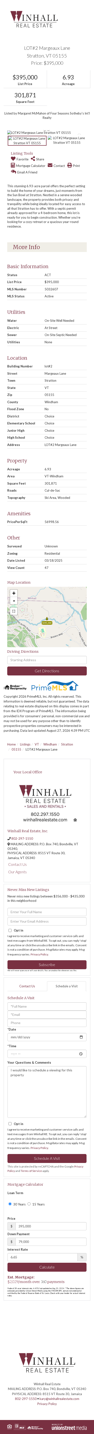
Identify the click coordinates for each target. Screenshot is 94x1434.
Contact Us (17, 864)
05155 (16, 749)
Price (11, 1218)
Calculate (47, 1267)
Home (11, 744)
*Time (11, 1046)
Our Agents (17, 871)
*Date (11, 1029)
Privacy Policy (39, 954)
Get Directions (47, 670)
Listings (25, 744)
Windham (50, 744)
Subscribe (47, 964)
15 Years (38, 1204)
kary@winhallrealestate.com (59, 1399)
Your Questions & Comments (29, 1062)
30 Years (19, 1204)
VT (37, 744)
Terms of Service (31, 1170)
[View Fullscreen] (13, 611)
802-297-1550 (22, 838)
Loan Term (15, 1193)
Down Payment (18, 1234)
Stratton (67, 744)
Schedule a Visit (67, 986)
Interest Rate (17, 1249)
